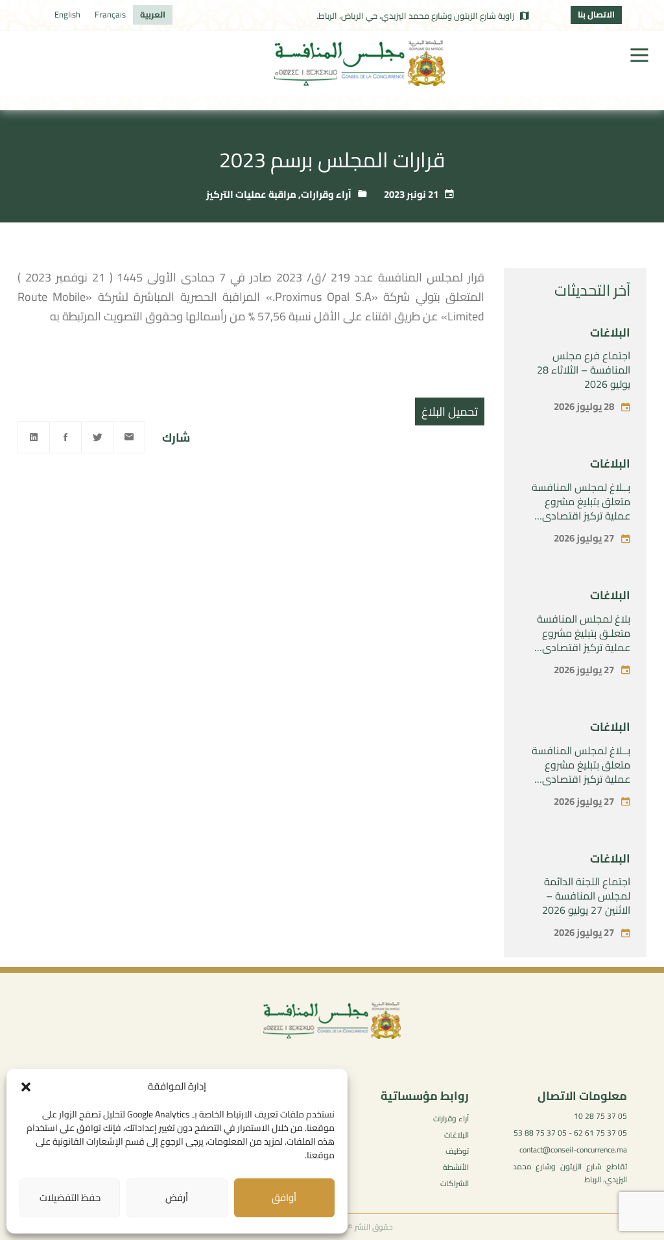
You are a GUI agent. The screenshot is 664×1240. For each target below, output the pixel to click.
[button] (25, 1086)
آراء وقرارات (326, 194)
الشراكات (454, 1183)
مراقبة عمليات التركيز (251, 194)
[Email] (129, 437)
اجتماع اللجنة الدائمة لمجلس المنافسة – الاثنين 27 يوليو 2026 (586, 896)
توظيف (457, 1150)
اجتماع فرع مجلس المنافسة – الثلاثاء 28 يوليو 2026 (583, 370)
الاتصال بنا (596, 14)
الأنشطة (456, 1167)
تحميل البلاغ (449, 411)
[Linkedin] (34, 437)
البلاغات (610, 332)
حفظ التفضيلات (70, 1197)
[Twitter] (97, 437)
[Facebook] (65, 437)
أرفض (176, 1197)
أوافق (284, 1197)
